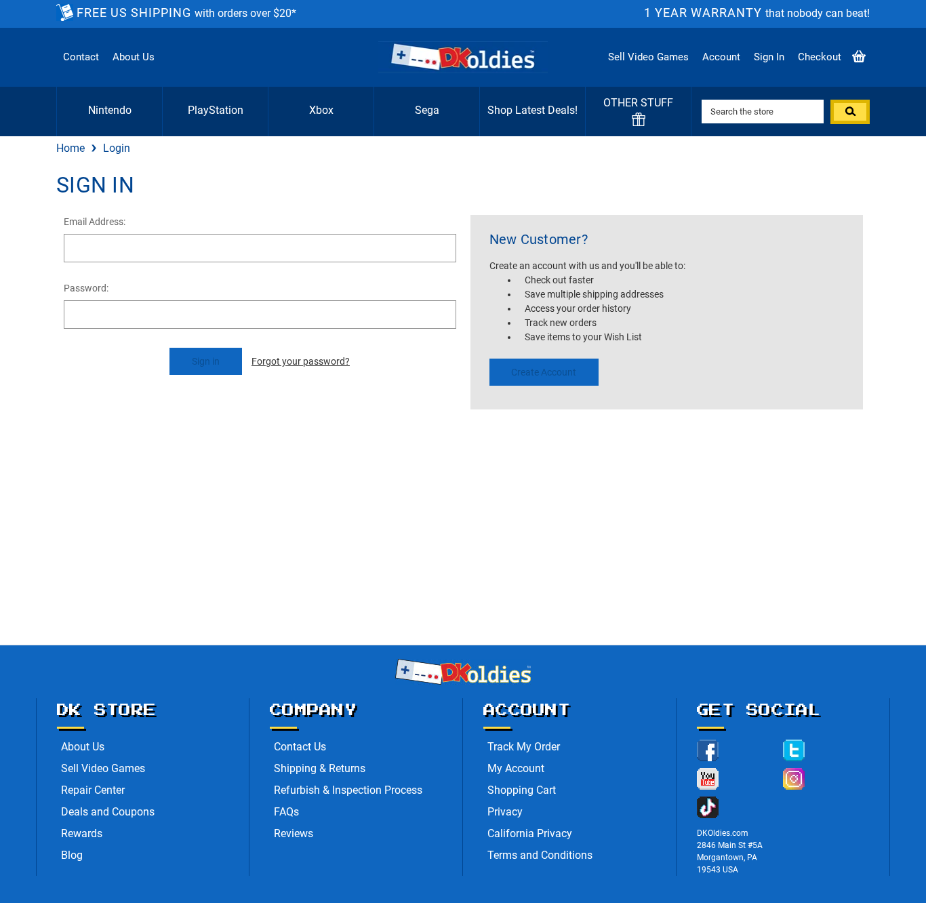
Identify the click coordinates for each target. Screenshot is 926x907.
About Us (134, 57)
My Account (515, 768)
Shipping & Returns (319, 768)
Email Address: (94, 221)
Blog (72, 855)
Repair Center (93, 790)
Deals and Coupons (108, 811)
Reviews (293, 833)
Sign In (769, 57)
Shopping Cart (521, 790)
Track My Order (523, 746)
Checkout (819, 57)
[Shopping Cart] (859, 57)
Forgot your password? (300, 361)
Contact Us (300, 746)
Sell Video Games (648, 57)
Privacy (505, 811)
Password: (86, 288)
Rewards (81, 833)
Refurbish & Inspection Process (348, 790)
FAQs (286, 811)
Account (721, 57)
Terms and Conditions (539, 855)
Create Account (543, 372)
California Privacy (529, 833)
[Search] (850, 112)
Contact (81, 57)
